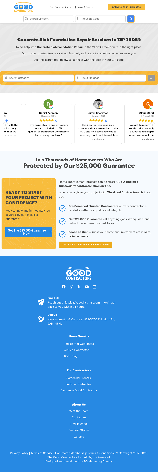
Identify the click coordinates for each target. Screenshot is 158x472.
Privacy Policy (19, 453)
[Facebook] (63, 287)
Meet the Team (79, 411)
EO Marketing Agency (98, 461)
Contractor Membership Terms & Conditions (84, 453)
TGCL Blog (71, 356)
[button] (152, 124)
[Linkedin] (94, 287)
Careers (79, 436)
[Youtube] (87, 287)
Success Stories (79, 430)
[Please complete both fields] (131, 19)
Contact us (79, 417)
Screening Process (79, 378)
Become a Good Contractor (79, 390)
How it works (78, 424)
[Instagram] (71, 287)
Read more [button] (79, 139)
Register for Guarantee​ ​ (79, 343)
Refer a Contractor (79, 384)
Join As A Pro (82, 7)
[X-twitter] (79, 287)
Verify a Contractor (76, 350)
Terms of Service (42, 453)
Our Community (59, 7)
